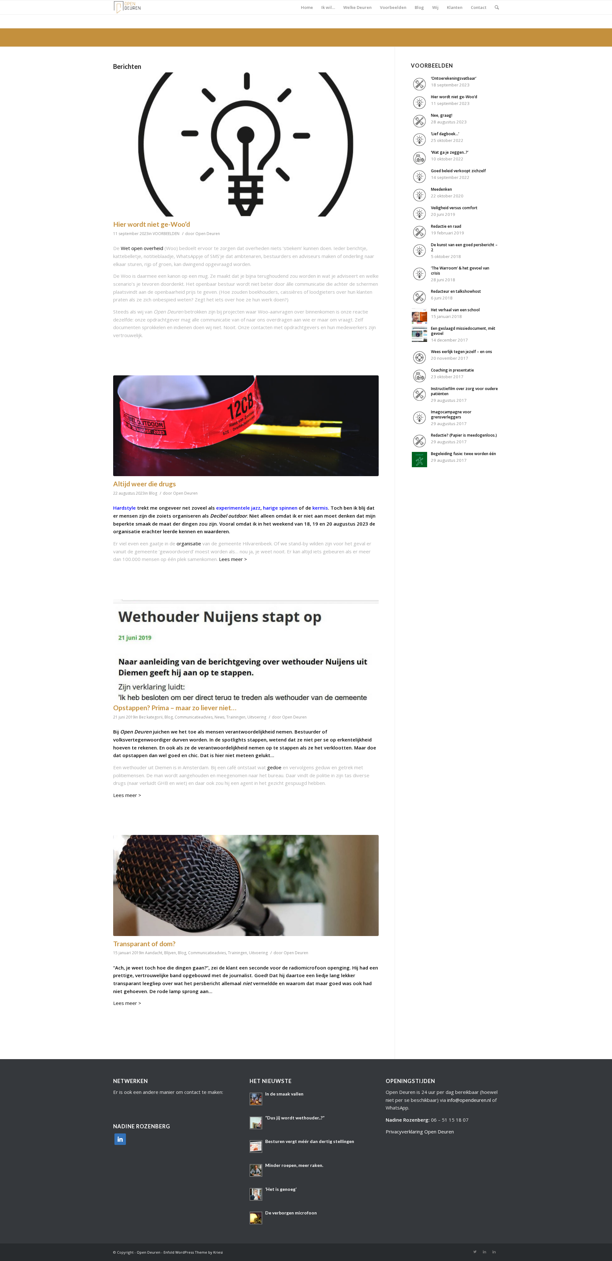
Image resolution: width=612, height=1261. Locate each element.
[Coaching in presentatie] (419, 382)
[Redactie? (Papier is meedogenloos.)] (419, 447)
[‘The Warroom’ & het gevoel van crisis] (419, 280)
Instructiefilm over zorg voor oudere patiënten (464, 391)
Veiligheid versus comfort (454, 207)
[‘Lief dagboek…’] (419, 145)
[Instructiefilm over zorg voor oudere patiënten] (419, 400)
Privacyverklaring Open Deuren (420, 1131)
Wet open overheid (142, 248)
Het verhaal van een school (455, 310)
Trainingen (235, 717)
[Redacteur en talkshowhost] (419, 303)
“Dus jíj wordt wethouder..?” (294, 1117)
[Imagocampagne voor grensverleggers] (419, 423)
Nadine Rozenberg (407, 1120)
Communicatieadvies (194, 717)
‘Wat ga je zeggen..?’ (449, 152)
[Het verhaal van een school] (419, 321)
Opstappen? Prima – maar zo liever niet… (174, 708)
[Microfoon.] (246, 885)
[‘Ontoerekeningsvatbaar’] (419, 90)
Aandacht (153, 952)
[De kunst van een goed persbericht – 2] (419, 256)
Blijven (170, 952)
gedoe (274, 767)
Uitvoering (256, 717)
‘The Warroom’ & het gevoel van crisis (460, 270)
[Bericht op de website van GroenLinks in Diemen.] (246, 649)
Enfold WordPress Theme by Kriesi (193, 1252)
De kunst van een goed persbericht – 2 (464, 247)
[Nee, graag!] (419, 127)
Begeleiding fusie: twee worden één (463, 453)
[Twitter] (475, 1252)
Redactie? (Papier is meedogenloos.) (464, 435)
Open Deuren (207, 233)
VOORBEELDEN (166, 233)
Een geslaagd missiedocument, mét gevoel (463, 331)
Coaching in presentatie (452, 370)
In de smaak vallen (284, 1093)
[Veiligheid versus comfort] (419, 219)
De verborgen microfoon (291, 1212)
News (219, 717)
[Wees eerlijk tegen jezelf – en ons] (419, 363)
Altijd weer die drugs (144, 484)
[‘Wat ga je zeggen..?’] (419, 164)
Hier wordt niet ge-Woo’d (151, 224)
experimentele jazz (238, 508)
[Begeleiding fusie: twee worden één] (419, 465)
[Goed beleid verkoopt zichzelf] (419, 182)
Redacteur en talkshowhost (456, 291)
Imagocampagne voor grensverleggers (451, 414)
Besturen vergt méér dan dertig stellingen (309, 1141)
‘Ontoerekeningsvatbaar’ (453, 78)
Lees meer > (233, 559)
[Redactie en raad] (419, 238)
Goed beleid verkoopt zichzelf (458, 170)
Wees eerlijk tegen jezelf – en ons (461, 351)
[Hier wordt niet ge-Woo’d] (246, 144)
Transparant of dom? (144, 944)
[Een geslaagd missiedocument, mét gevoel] (419, 340)
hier (219, 755)
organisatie (189, 543)
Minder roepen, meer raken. (294, 1165)
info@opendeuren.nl (469, 1100)
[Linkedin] (484, 1252)
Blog (153, 493)
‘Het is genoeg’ (280, 1189)
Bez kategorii (151, 717)
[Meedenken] (419, 201)
